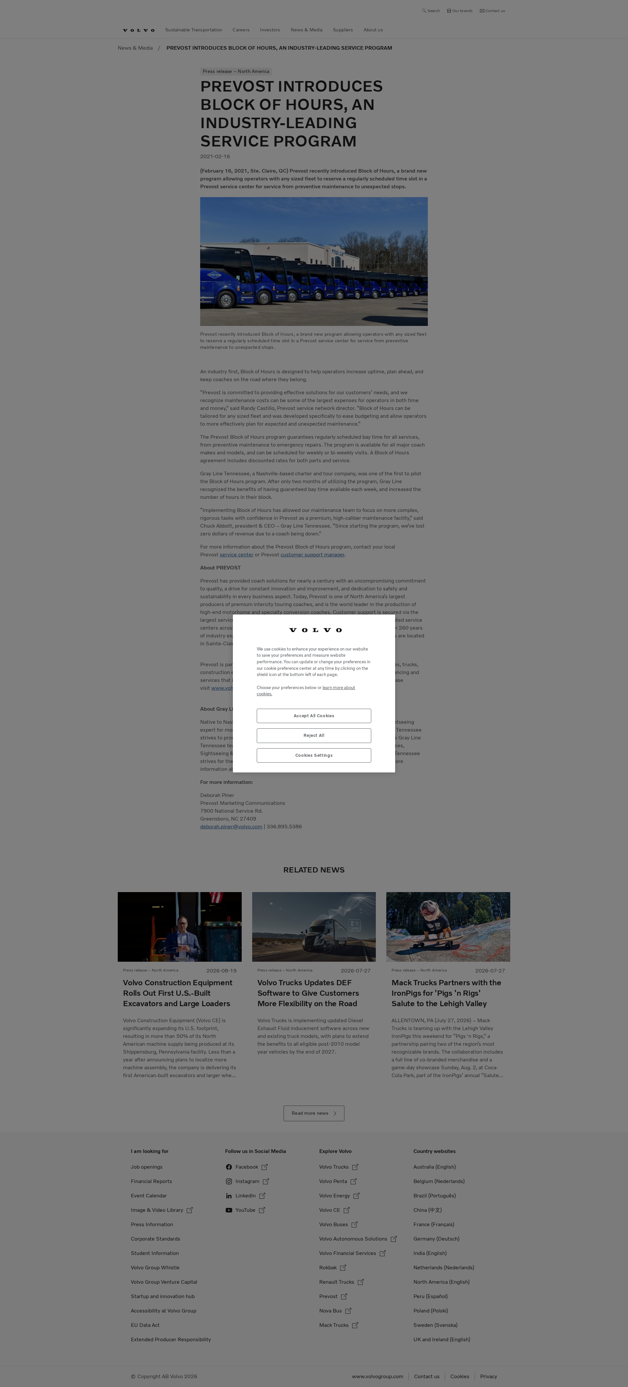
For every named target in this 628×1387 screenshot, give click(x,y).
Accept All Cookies (314, 715)
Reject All (314, 735)
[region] (314, 693)
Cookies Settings (314, 755)
